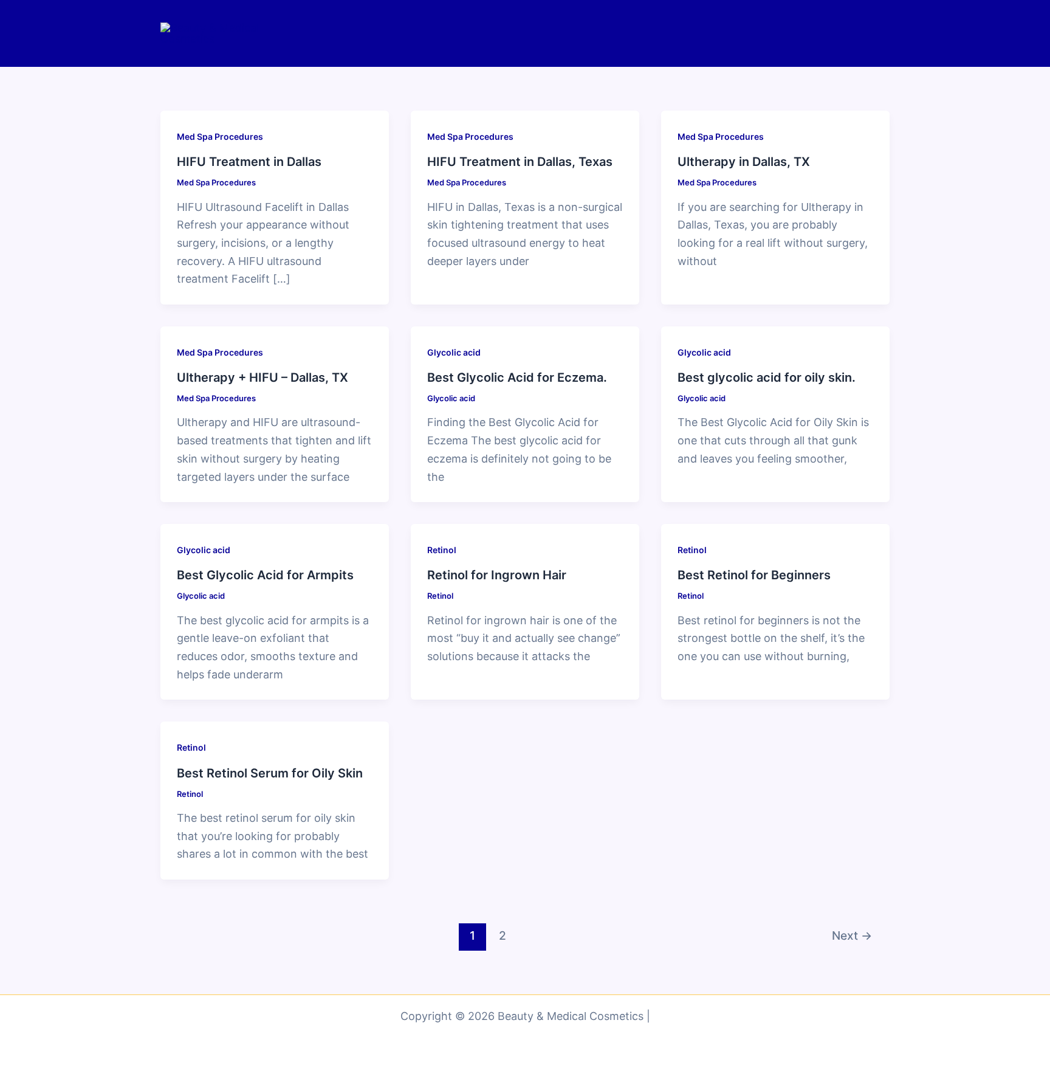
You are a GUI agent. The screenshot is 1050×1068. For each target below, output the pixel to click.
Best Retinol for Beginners (754, 575)
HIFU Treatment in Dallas (249, 161)
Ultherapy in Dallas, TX (744, 161)
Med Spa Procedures (220, 136)
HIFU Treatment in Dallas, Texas (519, 161)
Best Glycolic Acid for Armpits (265, 575)
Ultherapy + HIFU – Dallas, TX (262, 377)
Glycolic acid (454, 352)
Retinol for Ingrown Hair (496, 575)
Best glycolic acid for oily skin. (767, 377)
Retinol (441, 550)
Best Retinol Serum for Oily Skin (270, 773)
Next (852, 935)
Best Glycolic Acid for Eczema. (517, 377)
